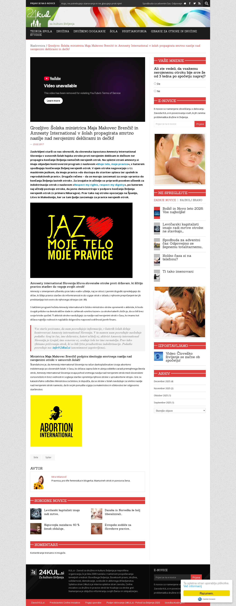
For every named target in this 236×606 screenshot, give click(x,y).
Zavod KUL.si (38, 602)
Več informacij (192, 586)
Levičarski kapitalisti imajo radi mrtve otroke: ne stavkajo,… (183, 227)
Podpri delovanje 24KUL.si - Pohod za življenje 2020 (133, 602)
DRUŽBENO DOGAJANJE (90, 31)
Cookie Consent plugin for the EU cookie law (206, 599)
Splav (48, 457)
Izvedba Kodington (175, 602)
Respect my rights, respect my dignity (99, 184)
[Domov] (185, 3)
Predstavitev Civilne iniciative (65, 602)
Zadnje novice (165, 200)
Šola (114, 31)
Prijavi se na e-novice (42, 3)
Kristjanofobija (134, 31)
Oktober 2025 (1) (162, 395)
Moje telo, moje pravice (112, 164)
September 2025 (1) (164, 402)
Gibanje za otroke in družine (174, 31)
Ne (158, 91)
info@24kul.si (61, 347)
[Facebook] (190, 3)
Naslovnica (37, 45)
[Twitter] (194, 3)
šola (36, 457)
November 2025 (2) (163, 388)
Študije (36, 34)
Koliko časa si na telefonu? (177, 257)
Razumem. (207, 593)
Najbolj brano (191, 200)
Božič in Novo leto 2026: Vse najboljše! (183, 210)
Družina (62, 31)
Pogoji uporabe (93, 602)
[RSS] (199, 3)
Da (158, 83)
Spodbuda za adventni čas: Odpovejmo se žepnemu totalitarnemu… (183, 243)
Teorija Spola (41, 31)
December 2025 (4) (163, 381)
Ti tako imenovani (178, 271)
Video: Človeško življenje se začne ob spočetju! (183, 356)
